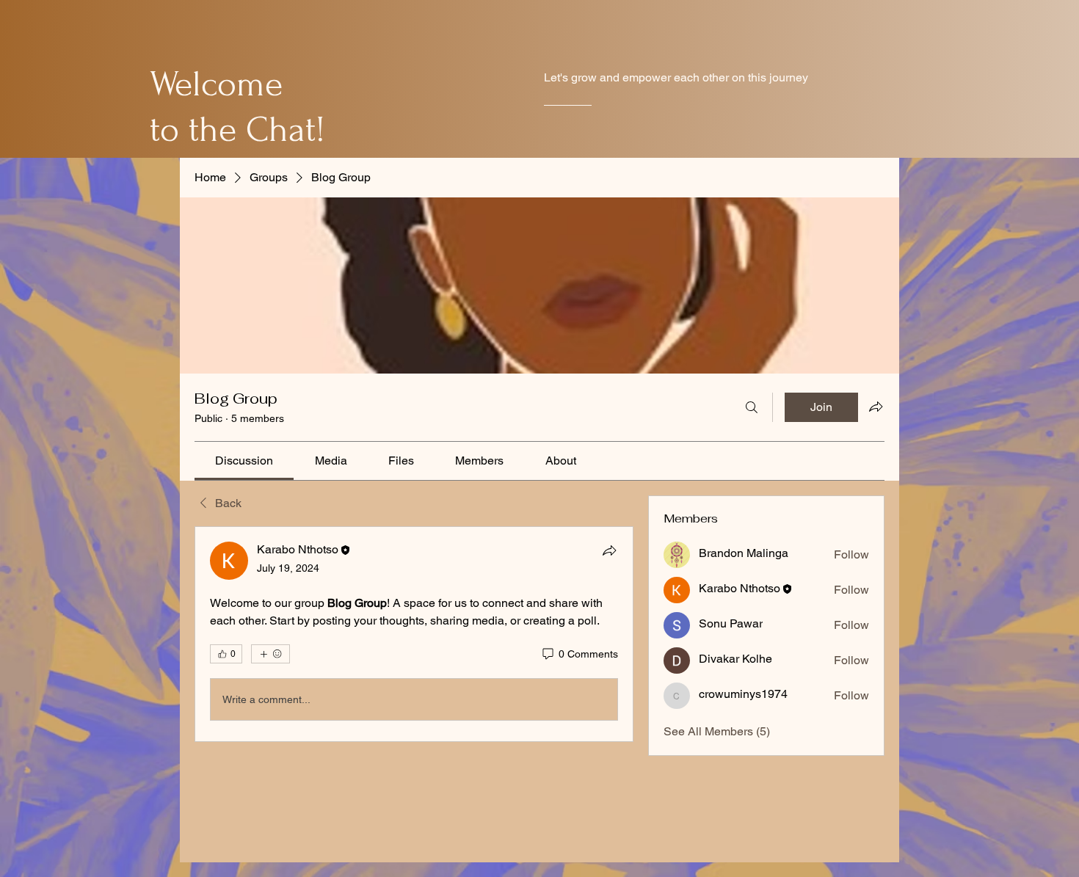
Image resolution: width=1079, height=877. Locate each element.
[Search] (751, 407)
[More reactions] (270, 653)
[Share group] (875, 406)
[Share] (609, 550)
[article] (414, 634)
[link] (244, 460)
